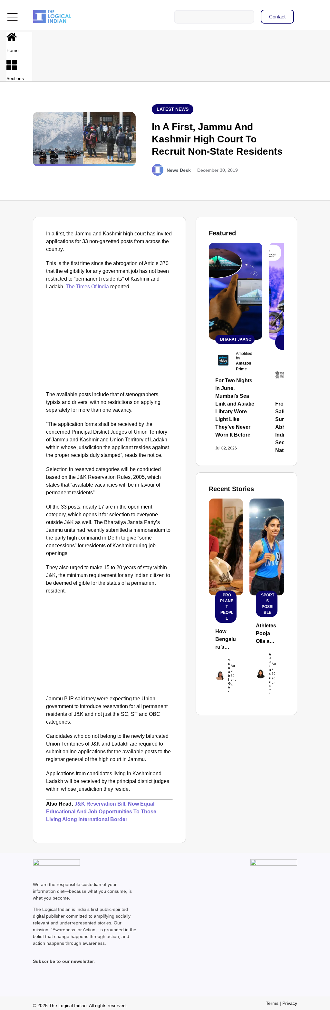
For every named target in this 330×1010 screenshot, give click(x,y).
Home (12, 50)
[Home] (11, 37)
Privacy (289, 1003)
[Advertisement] (109, 342)
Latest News (173, 109)
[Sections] (11, 65)
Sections (15, 78)
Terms (272, 1003)
